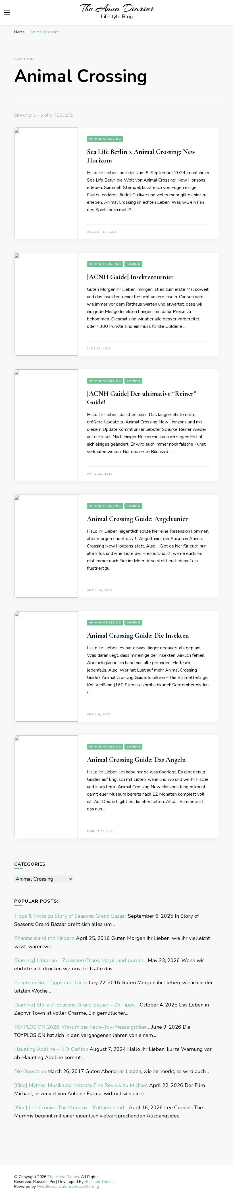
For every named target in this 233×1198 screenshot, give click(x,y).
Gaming (133, 264)
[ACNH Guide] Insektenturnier (130, 277)
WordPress (47, 1186)
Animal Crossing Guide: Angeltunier (137, 519)
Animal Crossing (105, 139)
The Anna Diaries (116, 8)
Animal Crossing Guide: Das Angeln (136, 760)
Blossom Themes (100, 1181)
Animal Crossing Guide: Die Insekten (138, 635)
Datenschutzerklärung (79, 1186)
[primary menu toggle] (7, 13)
